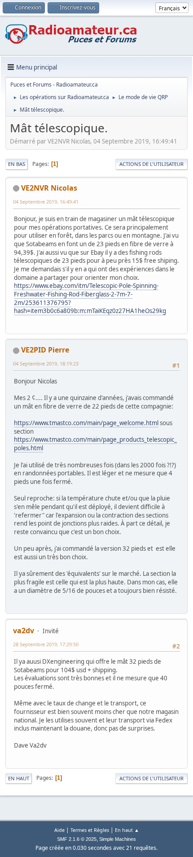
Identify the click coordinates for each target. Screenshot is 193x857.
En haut (18, 778)
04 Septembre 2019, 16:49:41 (46, 201)
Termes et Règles (89, 830)
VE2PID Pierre (45, 350)
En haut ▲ (127, 830)
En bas (16, 164)
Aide (59, 830)
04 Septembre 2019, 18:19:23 (46, 363)
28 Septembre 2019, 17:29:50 (46, 644)
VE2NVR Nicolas (49, 188)
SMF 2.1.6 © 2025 (76, 839)
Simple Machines (117, 839)
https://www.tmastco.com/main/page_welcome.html (86, 423)
